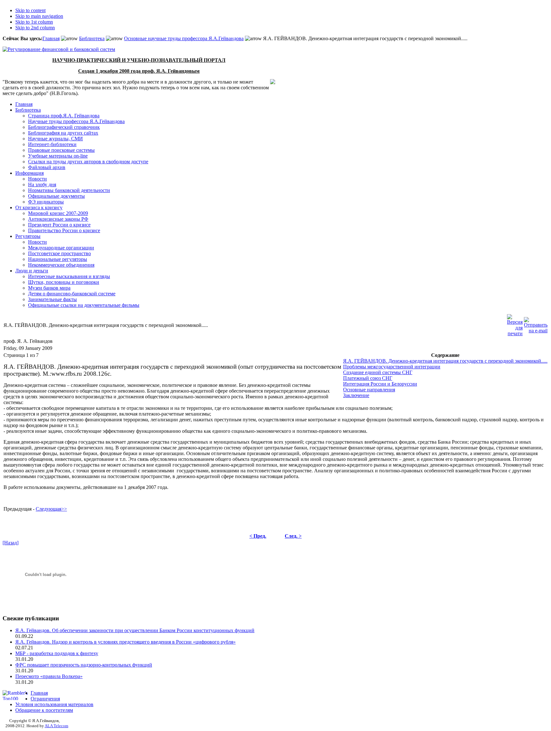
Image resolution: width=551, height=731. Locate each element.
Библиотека (92, 38)
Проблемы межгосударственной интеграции (391, 366)
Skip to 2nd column (35, 27)
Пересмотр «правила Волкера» (49, 676)
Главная (51, 38)
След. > (293, 536)
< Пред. (257, 536)
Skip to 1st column (34, 22)
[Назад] (10, 542)
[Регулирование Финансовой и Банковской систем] (59, 49)
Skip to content (30, 10)
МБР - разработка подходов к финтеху (56, 653)
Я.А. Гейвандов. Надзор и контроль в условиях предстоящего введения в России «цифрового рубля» (125, 642)
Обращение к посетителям (44, 710)
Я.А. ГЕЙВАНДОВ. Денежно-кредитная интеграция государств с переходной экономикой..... (445, 361)
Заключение (356, 395)
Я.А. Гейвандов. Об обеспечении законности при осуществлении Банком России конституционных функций (134, 630)
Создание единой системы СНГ (377, 372)
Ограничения (45, 698)
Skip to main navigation (39, 16)
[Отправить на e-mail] (535, 323)
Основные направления (369, 389)
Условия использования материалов (54, 704)
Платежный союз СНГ (367, 378)
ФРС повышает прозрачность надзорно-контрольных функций (83, 665)
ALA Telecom (56, 725)
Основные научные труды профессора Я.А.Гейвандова (184, 38)
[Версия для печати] (515, 323)
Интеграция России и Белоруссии (380, 384)
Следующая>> (51, 509)
